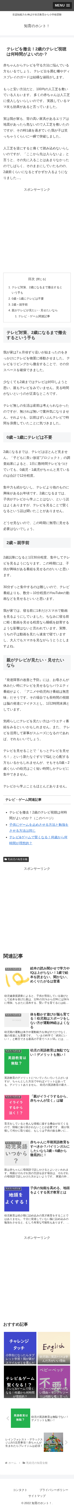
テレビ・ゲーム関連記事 (34, 316)
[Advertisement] (37, 230)
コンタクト (20, 1490)
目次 (31, 279)
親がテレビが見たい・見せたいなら (35, 310)
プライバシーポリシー (53, 1490)
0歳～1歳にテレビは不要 (28, 298)
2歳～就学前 (20, 304)
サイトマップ (37, 1495)
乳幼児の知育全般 (18, 859)
